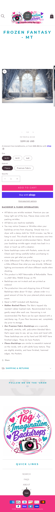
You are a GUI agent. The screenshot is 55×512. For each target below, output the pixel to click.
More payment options (27, 201)
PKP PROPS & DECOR (23, 509)
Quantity (5, 174)
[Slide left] (22, 132)
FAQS (26, 479)
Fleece (7, 168)
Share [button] (7, 360)
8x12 (17, 158)
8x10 (7, 158)
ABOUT (26, 485)
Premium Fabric (24, 168)
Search (26, 474)
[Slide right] (33, 132)
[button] (3, 16)
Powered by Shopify (36, 509)
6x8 (27, 158)
